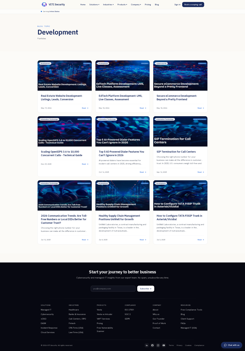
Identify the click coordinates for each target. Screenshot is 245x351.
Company (136, 4)
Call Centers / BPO (77, 318)
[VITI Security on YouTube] (163, 345)
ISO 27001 (129, 309)
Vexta (99, 309)
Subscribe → (145, 288)
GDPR (127, 318)
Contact (156, 328)
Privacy (179, 345)
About (155, 309)
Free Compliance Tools (191, 309)
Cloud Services (48, 332)
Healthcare (74, 309)
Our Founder (159, 318)
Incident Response (49, 328)
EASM (43, 323)
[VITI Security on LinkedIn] (146, 345)
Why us (156, 314)
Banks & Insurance (77, 314)
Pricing (148, 4)
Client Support (187, 318)
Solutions (94, 4)
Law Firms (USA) (76, 332)
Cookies (188, 345)
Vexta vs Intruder (104, 314)
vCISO (43, 318)
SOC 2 (128, 314)
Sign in (177, 4)
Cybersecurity (47, 314)
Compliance (199, 345)
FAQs (183, 323)
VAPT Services (103, 318)
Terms (171, 345)
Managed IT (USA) (189, 328)
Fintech (72, 323)
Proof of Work (159, 323)
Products (122, 4)
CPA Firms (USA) (76, 328)
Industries (108, 4)
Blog (157, 4)
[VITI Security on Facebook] (152, 345)
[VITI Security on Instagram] (158, 345)
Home (82, 4)
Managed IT (46, 309)
